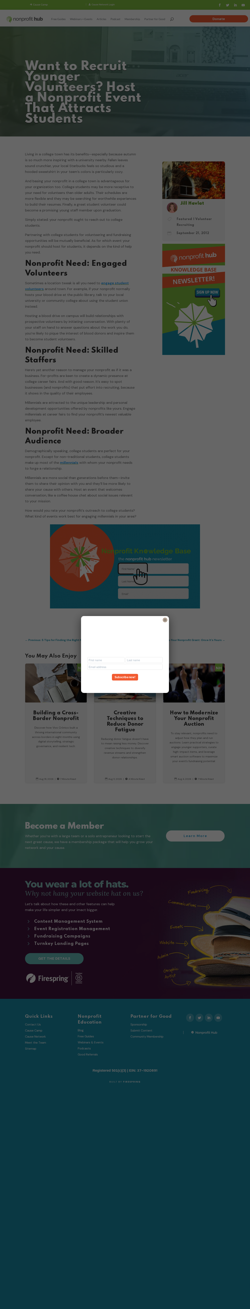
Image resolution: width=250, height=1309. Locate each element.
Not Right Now (125, 684)
